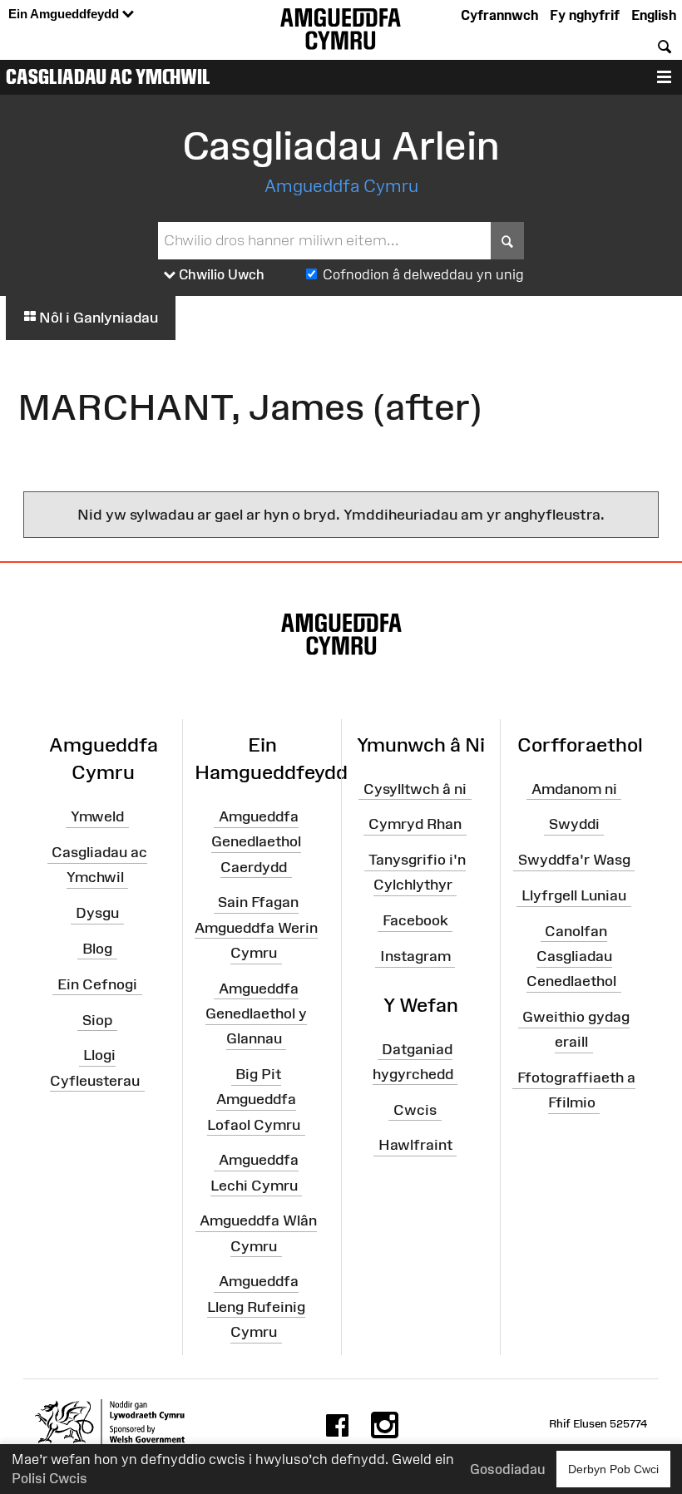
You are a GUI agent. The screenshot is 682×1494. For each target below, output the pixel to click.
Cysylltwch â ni (415, 788)
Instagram (415, 956)
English (653, 14)
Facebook (415, 920)
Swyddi (574, 824)
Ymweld (97, 816)
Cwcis (415, 1109)
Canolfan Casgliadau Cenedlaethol (571, 956)
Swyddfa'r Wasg (574, 859)
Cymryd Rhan (415, 824)
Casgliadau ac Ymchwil (108, 76)
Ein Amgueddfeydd (65, 14)
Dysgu (97, 913)
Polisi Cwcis (49, 1478)
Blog (97, 948)
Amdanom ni (574, 788)
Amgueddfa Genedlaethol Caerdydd (256, 841)
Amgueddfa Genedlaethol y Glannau (256, 1013)
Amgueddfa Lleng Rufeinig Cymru (256, 1306)
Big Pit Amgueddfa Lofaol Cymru (253, 1099)
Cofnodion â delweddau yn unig (423, 274)
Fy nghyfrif (585, 14)
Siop (97, 1019)
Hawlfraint (415, 1145)
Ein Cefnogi (97, 984)
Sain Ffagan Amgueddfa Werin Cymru (256, 927)
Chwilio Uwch (219, 274)
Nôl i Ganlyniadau (97, 317)
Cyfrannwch (499, 14)
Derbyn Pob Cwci (613, 1469)
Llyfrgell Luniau (573, 895)
